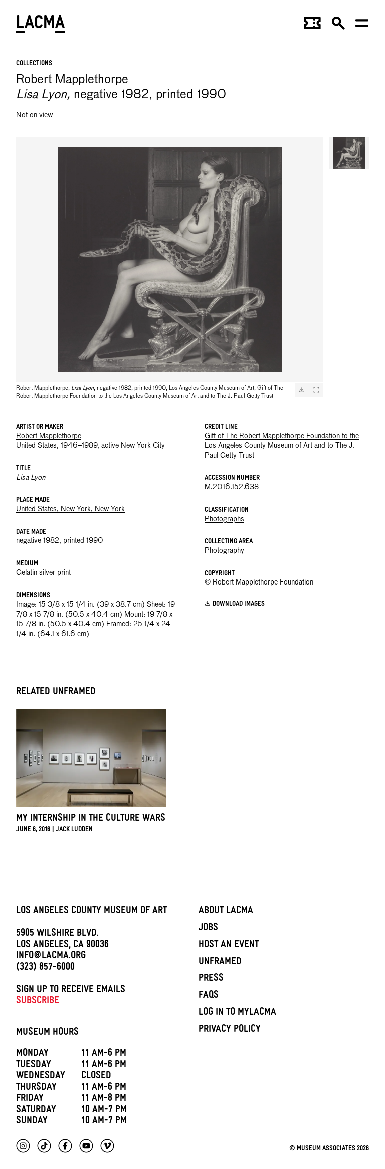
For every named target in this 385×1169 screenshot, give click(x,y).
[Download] (302, 390)
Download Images (239, 604)
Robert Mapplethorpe (48, 436)
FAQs (209, 996)
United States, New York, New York (70, 509)
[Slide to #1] (349, 153)
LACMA (41, 25)
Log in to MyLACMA (237, 1013)
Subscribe (37, 1001)
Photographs (224, 519)
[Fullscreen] (316, 390)
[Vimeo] (107, 1146)
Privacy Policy (230, 1030)
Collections (34, 64)
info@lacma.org (51, 956)
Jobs (208, 928)
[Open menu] (362, 26)
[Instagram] (23, 1146)
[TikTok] (44, 1146)
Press (211, 979)
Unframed (220, 962)
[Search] (338, 26)
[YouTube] (86, 1146)
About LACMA (226, 911)
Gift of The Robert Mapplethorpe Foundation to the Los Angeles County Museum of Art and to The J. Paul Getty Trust (282, 446)
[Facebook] (65, 1146)
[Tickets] (312, 26)
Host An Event (229, 945)
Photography (224, 550)
